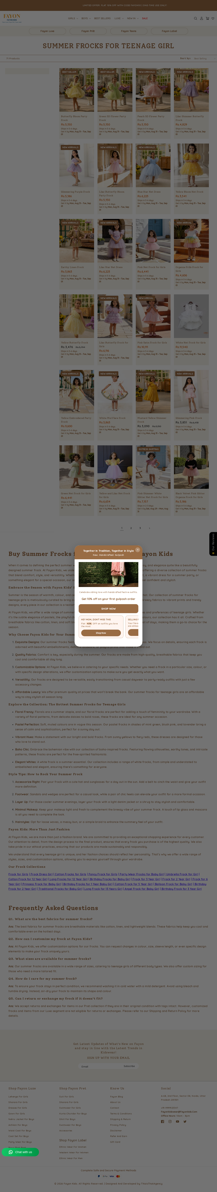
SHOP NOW (108, 608)
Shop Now (101, 633)
